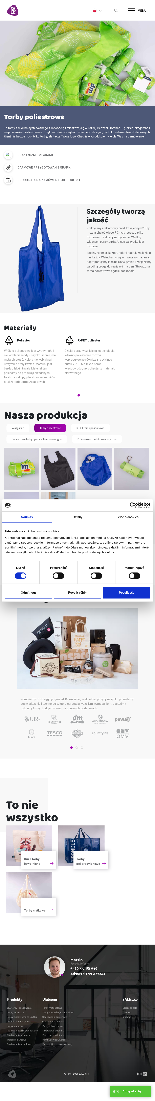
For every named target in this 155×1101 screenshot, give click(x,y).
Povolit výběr (77, 592)
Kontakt (127, 1012)
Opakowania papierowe (54, 1017)
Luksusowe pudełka (53, 1030)
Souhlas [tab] (27, 517)
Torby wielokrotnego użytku (22, 1017)
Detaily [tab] (78, 517)
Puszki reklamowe (16, 1040)
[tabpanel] (34, 361)
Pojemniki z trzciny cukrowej (57, 1044)
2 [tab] (76, 747)
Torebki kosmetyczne (18, 1021)
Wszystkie (18, 428)
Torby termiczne (15, 1012)
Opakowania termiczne (19, 1035)
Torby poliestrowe (50, 428)
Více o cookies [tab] (128, 517)
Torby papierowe (16, 1026)
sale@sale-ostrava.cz (87, 973)
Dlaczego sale (130, 1008)
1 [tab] (79, 395)
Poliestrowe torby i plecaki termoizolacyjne (37, 439)
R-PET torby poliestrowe (90, 428)
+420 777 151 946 (83, 968)
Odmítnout (28, 592)
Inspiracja (128, 1017)
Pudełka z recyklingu (53, 1035)
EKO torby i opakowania (19, 1008)
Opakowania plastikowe (19, 1044)
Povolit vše (126, 592)
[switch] (58, 575)
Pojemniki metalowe (53, 1026)
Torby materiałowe (52, 1008)
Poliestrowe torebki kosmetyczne (97, 439)
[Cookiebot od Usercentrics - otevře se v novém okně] (132, 505)
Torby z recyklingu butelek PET (58, 1012)
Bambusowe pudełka (53, 1040)
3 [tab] (82, 747)
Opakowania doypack (53, 1021)
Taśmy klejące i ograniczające (22, 1030)
